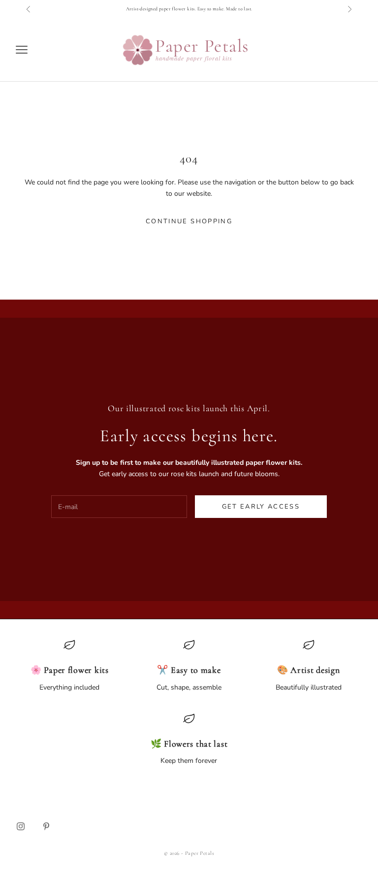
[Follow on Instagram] (21, 826)
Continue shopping (189, 221)
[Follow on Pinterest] (46, 826)
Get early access (261, 506)
